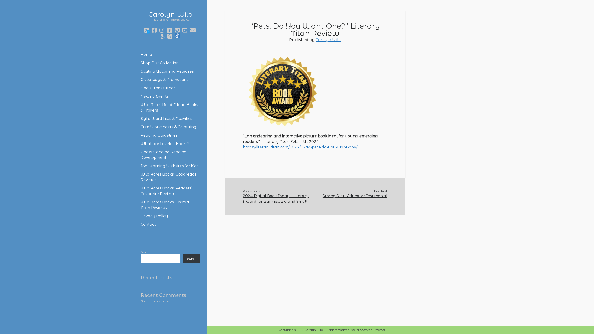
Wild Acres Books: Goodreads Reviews (169, 177)
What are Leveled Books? (165, 143)
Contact (148, 224)
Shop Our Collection (160, 63)
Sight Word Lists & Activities (166, 118)
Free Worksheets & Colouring (168, 127)
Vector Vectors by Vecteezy (369, 329)
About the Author (158, 88)
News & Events (155, 96)
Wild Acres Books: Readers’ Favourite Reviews (166, 191)
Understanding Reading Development (164, 155)
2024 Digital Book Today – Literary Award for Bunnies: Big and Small (276, 199)
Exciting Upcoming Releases (167, 71)
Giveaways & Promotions (164, 79)
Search (145, 252)
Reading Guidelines (159, 135)
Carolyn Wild (170, 14)
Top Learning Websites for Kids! (170, 166)
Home (146, 54)
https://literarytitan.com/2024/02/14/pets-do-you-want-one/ (300, 147)
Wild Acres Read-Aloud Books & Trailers (169, 107)
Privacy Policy (154, 216)
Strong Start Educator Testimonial (355, 196)
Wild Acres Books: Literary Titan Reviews (166, 205)
